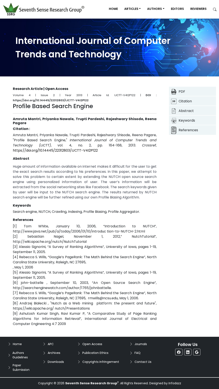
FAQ (138, 353)
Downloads (56, 362)
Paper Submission (21, 367)
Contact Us (143, 362)
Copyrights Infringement (100, 362)
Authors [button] (154, 9)
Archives (54, 353)
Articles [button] (131, 9)
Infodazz (175, 383)
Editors (177, 9)
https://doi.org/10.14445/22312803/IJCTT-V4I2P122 (55, 150)
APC (51, 344)
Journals (141, 344)
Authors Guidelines (20, 355)
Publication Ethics (95, 353)
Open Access (92, 344)
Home (113, 9)
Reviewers (198, 9)
